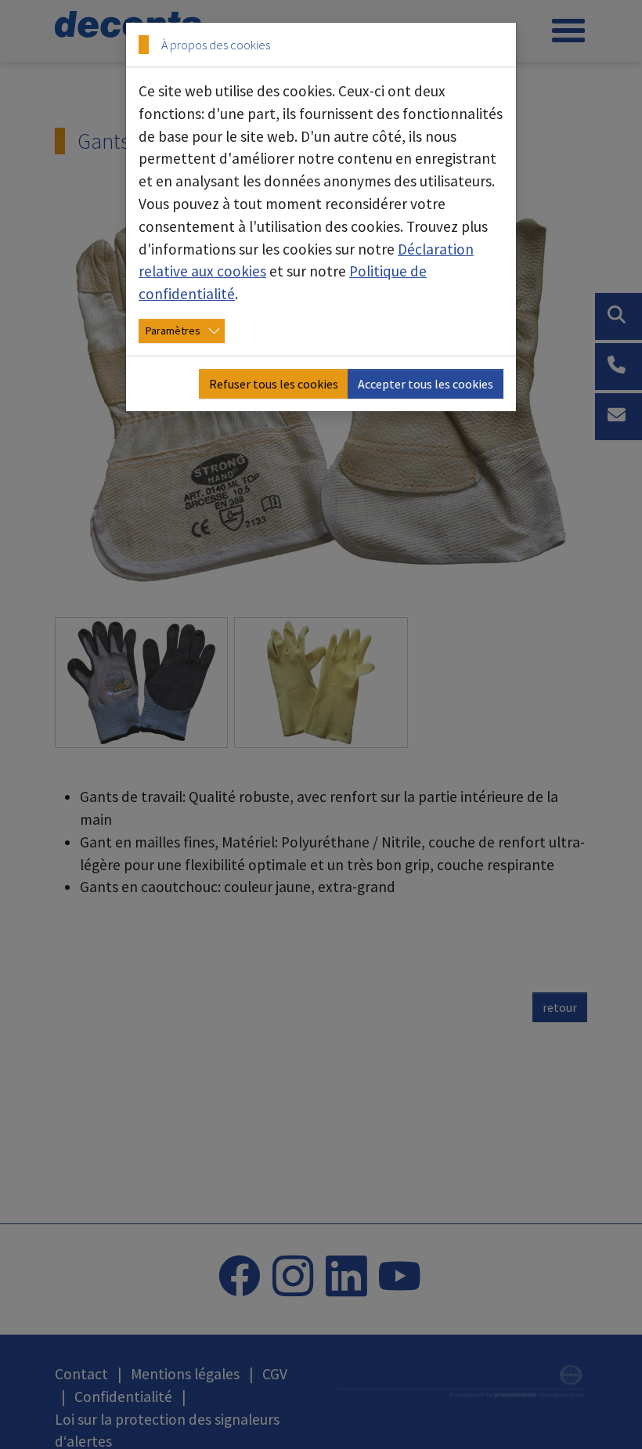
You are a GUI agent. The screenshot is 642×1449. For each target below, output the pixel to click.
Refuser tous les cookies (273, 384)
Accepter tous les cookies (425, 384)
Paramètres (173, 330)
